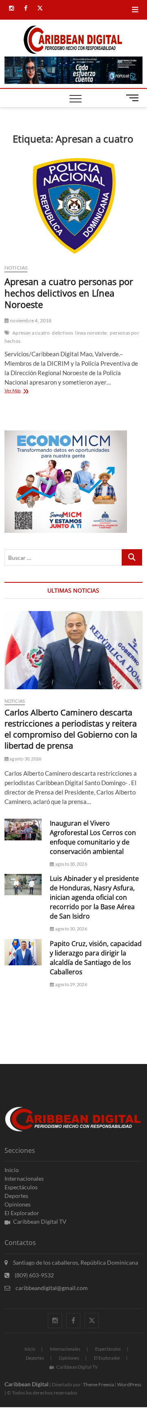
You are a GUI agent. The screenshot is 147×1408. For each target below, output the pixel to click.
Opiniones (17, 1204)
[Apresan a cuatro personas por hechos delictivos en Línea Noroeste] (73, 206)
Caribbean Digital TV (40, 1221)
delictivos (62, 333)
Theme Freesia (98, 1384)
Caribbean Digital (26, 1384)
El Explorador (21, 1212)
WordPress (129, 1384)
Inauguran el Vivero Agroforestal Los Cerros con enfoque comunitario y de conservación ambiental (93, 837)
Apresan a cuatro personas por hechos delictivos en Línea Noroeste (68, 292)
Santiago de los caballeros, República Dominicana (75, 1262)
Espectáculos (21, 1187)
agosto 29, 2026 (70, 984)
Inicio (11, 1169)
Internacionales (24, 1178)
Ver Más (22, 391)
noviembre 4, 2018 (30, 320)
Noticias (16, 268)
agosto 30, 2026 (25, 758)
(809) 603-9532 (33, 1275)
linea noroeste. (91, 333)
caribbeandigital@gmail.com (51, 1287)
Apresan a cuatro (31, 333)
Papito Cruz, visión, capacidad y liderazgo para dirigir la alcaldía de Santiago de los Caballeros (96, 957)
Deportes (16, 1195)
